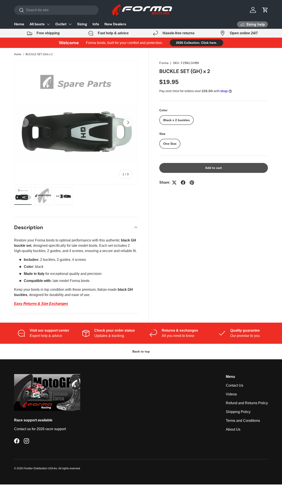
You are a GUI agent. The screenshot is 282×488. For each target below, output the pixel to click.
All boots (37, 24)
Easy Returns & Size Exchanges (41, 303)
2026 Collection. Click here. (196, 42)
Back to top (141, 351)
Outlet (61, 24)
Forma (164, 63)
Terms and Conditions (243, 420)
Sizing (82, 24)
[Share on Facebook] (183, 182)
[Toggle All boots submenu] (48, 24)
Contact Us (234, 385)
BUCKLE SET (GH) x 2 (39, 54)
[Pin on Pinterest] (191, 182)
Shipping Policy (238, 412)
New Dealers (115, 24)
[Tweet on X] (174, 182)
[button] (265, 10)
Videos (231, 394)
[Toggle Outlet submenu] (70, 24)
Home (19, 24)
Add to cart (213, 168)
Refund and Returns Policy (247, 403)
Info (96, 24)
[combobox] (56, 10)
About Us (233, 429)
